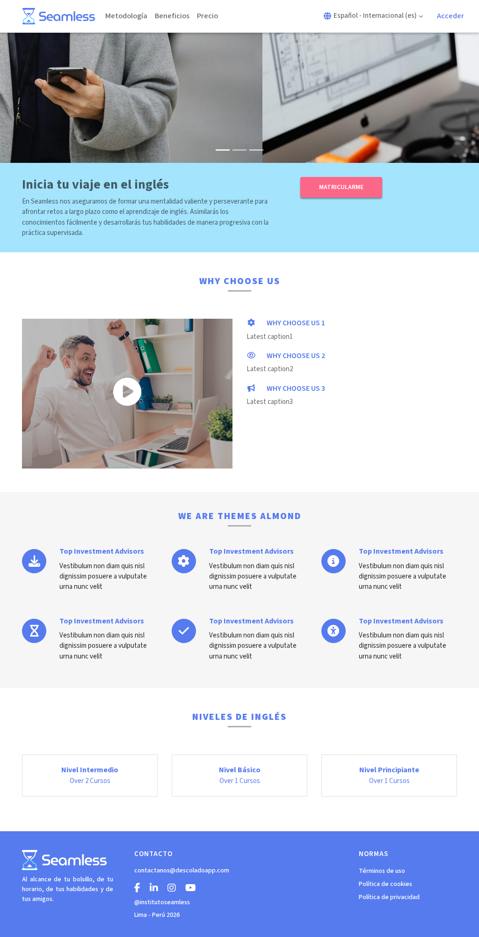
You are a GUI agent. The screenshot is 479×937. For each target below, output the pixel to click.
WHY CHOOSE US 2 (295, 356)
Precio (207, 16)
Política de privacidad (389, 897)
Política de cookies (385, 884)
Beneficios (172, 16)
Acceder (450, 16)
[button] (373, 16)
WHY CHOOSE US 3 (295, 388)
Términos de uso (382, 871)
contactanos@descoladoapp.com (181, 870)
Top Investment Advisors (101, 551)
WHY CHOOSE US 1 (295, 323)
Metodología (126, 16)
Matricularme (341, 187)
